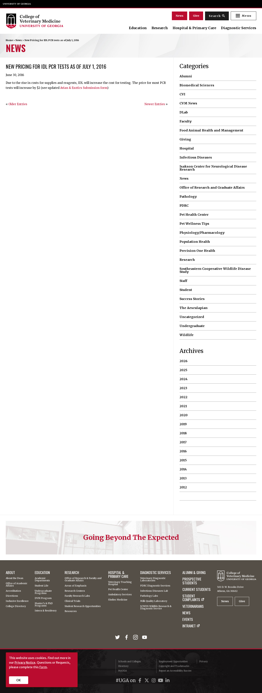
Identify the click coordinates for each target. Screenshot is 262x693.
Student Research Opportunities (83, 606)
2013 (183, 478)
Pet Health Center (194, 214)
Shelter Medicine (117, 600)
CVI (182, 94)
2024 (184, 379)
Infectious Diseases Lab (154, 591)
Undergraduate (192, 325)
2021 (183, 406)
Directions (12, 596)
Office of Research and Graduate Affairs (212, 187)
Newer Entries (154, 104)
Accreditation (13, 591)
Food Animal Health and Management (211, 130)
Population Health (195, 241)
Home (9, 40)
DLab (184, 112)
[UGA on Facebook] (140, 680)
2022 (183, 397)
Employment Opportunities (173, 661)
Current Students (196, 589)
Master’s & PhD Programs (44, 604)
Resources (71, 611)
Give (196, 15)
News (179, 15)
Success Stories (192, 298)
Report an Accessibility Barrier (175, 670)
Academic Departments (42, 579)
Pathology (188, 196)
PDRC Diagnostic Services (155, 586)
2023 (183, 388)
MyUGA (122, 670)
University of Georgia (17, 4)
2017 (183, 442)
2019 (183, 424)
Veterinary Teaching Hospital (120, 583)
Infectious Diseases (196, 157)
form (43, 667)
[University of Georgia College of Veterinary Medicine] (44, 21)
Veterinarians (193, 606)
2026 (183, 361)
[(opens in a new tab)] (118, 637)
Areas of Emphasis (76, 586)
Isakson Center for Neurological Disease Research (213, 168)
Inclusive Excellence (17, 601)
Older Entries (17, 104)
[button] (243, 16)
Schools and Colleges (129, 661)
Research (160, 28)
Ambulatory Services (120, 594)
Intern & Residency (46, 611)
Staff (183, 280)
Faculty (186, 121)
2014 (183, 469)
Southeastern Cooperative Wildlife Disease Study (215, 270)
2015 (183, 460)
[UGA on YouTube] (161, 680)
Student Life (41, 586)
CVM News (188, 103)
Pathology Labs (149, 596)
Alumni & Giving (194, 572)
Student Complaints (191, 597)
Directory (123, 666)
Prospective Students (191, 581)
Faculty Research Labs (77, 596)
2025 (183, 370)
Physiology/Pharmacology (202, 232)
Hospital (187, 148)
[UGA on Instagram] (154, 680)
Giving (185, 139)
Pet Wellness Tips (194, 223)
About (10, 572)
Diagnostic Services (238, 28)
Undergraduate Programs (43, 592)
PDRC (184, 205)
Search (215, 16)
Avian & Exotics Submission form (83, 88)
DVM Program (43, 598)
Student (186, 289)
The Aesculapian (194, 307)
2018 (183, 433)
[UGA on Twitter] (147, 680)
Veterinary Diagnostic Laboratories (153, 579)
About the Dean (14, 578)
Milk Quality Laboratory (153, 601)
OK (18, 680)
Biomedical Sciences (197, 85)
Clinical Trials (72, 601)
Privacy (203, 661)
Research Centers (75, 591)
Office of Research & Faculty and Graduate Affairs (83, 579)
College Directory (16, 606)
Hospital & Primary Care (194, 28)
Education (138, 28)
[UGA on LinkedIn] (167, 680)
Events (187, 619)
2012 (183, 487)
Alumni (186, 76)
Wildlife (187, 334)
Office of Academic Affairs (16, 584)
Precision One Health (197, 250)
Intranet (189, 626)
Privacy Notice (25, 662)
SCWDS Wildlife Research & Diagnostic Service (155, 607)
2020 (184, 415)
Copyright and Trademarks (174, 666)
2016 (183, 451)
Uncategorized (192, 316)
